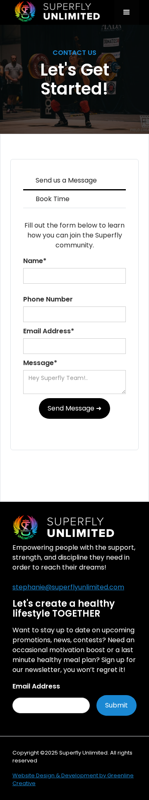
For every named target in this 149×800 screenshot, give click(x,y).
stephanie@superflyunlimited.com (68, 587)
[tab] (74, 181)
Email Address (36, 686)
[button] (126, 12)
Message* (40, 363)
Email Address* (48, 331)
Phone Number (48, 299)
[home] (62, 12)
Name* (34, 261)
